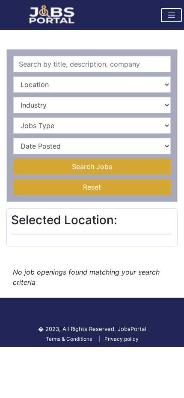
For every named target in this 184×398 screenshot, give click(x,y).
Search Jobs (92, 166)
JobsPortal (132, 328)
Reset (92, 187)
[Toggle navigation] (171, 15)
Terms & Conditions (69, 339)
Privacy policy (121, 339)
